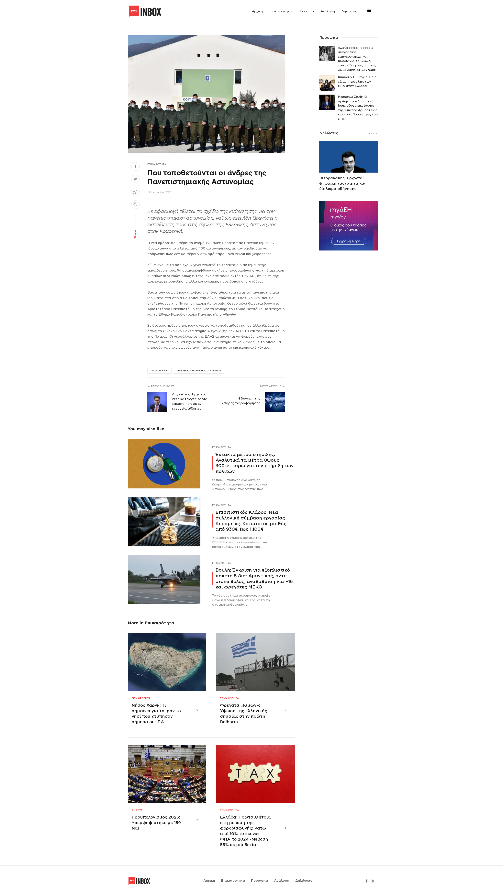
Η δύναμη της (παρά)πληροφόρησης (241, 401)
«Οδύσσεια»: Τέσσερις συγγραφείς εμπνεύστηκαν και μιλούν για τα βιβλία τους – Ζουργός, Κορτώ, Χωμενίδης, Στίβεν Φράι (357, 59)
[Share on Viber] (135, 205)
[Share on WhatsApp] (135, 192)
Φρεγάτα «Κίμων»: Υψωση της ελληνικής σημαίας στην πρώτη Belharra (243, 713)
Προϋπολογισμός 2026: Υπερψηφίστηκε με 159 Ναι (156, 823)
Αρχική (257, 11)
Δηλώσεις (349, 11)
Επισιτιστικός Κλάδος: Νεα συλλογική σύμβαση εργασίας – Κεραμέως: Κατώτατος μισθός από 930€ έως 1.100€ (252, 521)
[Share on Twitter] (135, 179)
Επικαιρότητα (280, 11)
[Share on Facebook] (135, 167)
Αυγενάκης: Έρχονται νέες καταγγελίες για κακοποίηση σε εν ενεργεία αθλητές (189, 401)
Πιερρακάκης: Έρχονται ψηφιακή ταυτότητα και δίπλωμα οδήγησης (342, 183)
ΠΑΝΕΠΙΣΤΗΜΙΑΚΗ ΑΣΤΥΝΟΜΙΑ (199, 370)
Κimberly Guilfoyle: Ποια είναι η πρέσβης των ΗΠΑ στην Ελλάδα (357, 81)
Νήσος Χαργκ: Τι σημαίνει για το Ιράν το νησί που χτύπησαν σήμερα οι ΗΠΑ (156, 713)
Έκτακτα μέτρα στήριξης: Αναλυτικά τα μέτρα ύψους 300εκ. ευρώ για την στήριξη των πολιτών (255, 463)
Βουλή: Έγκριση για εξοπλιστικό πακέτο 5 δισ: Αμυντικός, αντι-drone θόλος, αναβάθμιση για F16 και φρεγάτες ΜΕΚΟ (254, 578)
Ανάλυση (328, 11)
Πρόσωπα (306, 11)
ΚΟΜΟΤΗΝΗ (159, 370)
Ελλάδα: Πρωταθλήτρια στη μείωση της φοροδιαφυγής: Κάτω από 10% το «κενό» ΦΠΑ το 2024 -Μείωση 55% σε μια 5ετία (245, 831)
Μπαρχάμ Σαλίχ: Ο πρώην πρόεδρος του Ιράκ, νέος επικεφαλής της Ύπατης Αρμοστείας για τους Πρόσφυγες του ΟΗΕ (358, 108)
